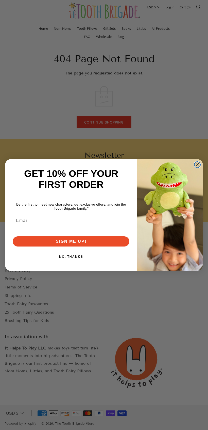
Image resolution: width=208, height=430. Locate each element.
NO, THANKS (71, 256)
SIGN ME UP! (71, 241)
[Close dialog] (197, 165)
